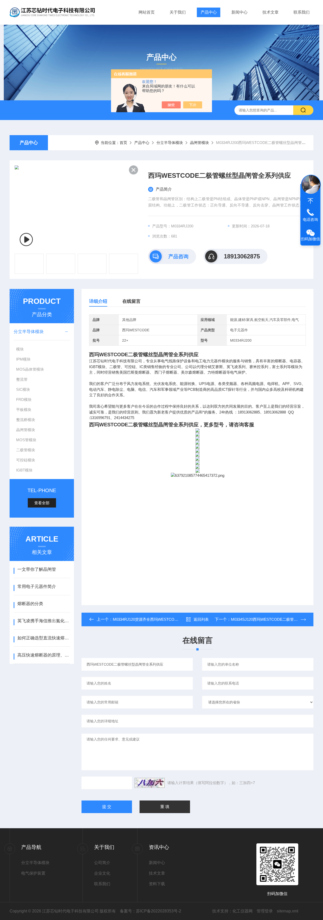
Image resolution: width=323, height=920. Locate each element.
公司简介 (102, 862)
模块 (20, 349)
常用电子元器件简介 (36, 586)
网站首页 (147, 12)
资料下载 (157, 884)
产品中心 (209, 12)
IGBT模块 (24, 470)
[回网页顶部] (310, 201)
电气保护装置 (33, 873)
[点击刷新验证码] (149, 783)
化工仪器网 (242, 911)
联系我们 (301, 12)
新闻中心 (239, 12)
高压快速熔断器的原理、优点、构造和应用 (43, 655)
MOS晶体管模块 (30, 369)
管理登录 (265, 911)
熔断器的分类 (30, 603)
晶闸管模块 (199, 142)
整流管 (22, 379)
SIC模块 (23, 389)
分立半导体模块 (169, 142)
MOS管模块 (26, 440)
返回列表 (201, 619)
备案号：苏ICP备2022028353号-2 (150, 911)
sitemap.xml (287, 911)
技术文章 (270, 12)
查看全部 (41, 503)
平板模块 (23, 409)
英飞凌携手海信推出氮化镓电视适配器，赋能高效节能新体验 (43, 620)
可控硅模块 (25, 460)
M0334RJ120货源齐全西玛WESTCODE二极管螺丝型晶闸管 (163, 619)
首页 (123, 142)
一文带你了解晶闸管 (36, 569)
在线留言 (131, 301)
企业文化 (102, 873)
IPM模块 (23, 359)
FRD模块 (24, 399)
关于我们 (178, 12)
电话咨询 (310, 219)
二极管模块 (25, 450)
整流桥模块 (25, 420)
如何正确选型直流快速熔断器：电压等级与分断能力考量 (43, 638)
